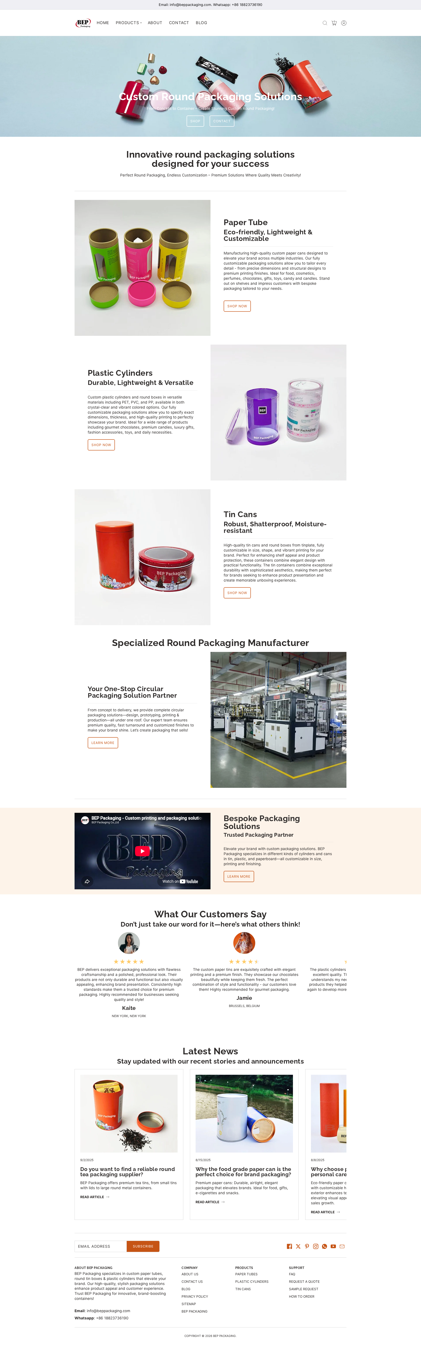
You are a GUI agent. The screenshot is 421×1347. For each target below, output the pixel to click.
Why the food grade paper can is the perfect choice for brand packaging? (243, 1172)
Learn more (238, 876)
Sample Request (303, 1289)
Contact (222, 121)
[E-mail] (342, 1246)
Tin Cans (240, 514)
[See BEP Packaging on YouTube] (333, 1246)
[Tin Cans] (142, 557)
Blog (186, 1289)
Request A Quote (304, 1281)
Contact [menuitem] (179, 22)
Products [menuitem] (127, 22)
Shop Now (237, 306)
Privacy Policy (195, 1296)
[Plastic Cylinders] (278, 412)
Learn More (102, 743)
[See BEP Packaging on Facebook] (289, 1246)
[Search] (325, 23)
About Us (190, 1274)
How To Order (301, 1296)
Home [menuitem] (103, 22)
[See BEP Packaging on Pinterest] (307, 1246)
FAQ (292, 1274)
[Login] (344, 23)
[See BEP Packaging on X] (298, 1246)
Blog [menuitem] (201, 22)
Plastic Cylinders (120, 373)
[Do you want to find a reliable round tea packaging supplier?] (129, 1077)
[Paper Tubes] (142, 268)
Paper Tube (246, 222)
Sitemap (189, 1304)
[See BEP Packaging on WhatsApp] (324, 1246)
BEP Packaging (194, 1311)
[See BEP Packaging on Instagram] (315, 1246)
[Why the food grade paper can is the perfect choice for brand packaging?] (244, 1077)
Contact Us (192, 1281)
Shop (195, 121)
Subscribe (143, 1246)
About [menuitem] (155, 22)
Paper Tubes (246, 1274)
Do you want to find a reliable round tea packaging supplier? (127, 1172)
